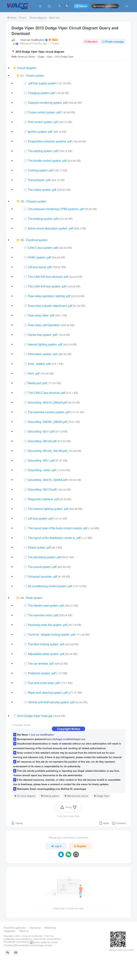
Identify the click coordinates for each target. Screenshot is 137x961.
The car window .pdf (40, 663)
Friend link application (15, 927)
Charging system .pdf (41, 93)
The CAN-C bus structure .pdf (46, 393)
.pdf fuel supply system (42, 83)
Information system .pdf (42, 354)
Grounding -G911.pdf (41, 460)
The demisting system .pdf (44, 557)
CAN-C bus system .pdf (42, 248)
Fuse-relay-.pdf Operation (44, 325)
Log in (58, 846)
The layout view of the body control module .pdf (57, 528)
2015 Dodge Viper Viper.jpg (34, 716)
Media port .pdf (37, 383)
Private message (114, 41)
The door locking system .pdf (46, 644)
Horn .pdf (33, 373)
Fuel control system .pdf (43, 122)
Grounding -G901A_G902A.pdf (47, 402)
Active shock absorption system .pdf (50, 228)
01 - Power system (32, 75)
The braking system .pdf (43, 219)
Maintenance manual (77, 795)
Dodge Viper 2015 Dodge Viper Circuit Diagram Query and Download (64, 30)
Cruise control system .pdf (44, 112)
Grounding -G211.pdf (41, 431)
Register (81, 846)
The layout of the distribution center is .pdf (54, 538)
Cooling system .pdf (40, 170)
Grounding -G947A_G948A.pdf (47, 480)
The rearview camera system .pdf (49, 412)
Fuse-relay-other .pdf (41, 315)
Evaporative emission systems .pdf (50, 141)
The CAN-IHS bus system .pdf (47, 286)
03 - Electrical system (34, 240)
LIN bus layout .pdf (39, 267)
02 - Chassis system (33, 201)
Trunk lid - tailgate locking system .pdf (51, 634)
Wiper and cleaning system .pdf (47, 692)
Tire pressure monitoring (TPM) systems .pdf (56, 209)
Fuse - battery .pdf (39, 364)
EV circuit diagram (26, 795)
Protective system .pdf (41, 673)
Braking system (51, 795)
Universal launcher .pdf (42, 576)
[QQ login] (61, 854)
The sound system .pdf (42, 567)
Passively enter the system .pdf (47, 625)
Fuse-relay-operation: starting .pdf (49, 296)
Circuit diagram (38, 17)
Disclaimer (35, 927)
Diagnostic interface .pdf (43, 499)
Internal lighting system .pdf (45, 344)
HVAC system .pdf (39, 257)
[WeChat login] (68, 854)
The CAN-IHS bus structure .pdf (48, 277)
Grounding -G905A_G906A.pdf (47, 422)
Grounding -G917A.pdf (42, 489)
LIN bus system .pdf (40, 518)
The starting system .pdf (43, 151)
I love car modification (32, 40)
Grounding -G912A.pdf (42, 441)
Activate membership (107, 6)
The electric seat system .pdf (46, 605)
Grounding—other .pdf (42, 470)
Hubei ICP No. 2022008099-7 (47, 939)
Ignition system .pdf (40, 131)
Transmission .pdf (39, 180)
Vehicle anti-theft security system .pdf (51, 702)
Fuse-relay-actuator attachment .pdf (50, 306)
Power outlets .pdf (39, 547)
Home (12, 17)
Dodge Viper (103, 795)
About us (24, 931)
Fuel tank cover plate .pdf (43, 683)
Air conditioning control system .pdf (50, 586)
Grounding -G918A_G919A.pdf (47, 451)
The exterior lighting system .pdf (48, 509)
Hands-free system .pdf (42, 335)
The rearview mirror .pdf (43, 615)
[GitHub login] (76, 854)
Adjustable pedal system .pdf (46, 654)
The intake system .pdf (42, 190)
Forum (22, 17)
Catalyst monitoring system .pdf (47, 102)
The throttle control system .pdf (47, 160)
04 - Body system (31, 598)
